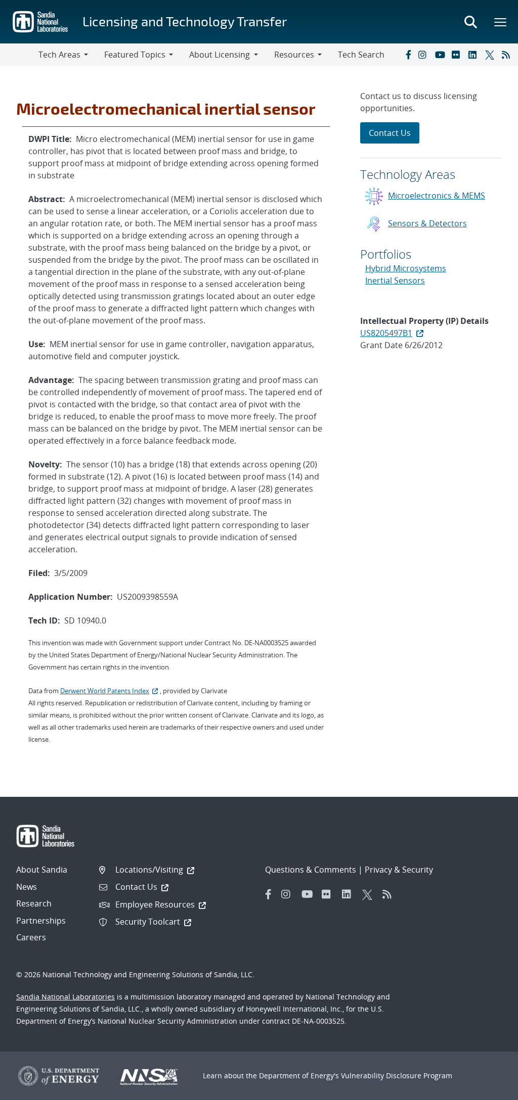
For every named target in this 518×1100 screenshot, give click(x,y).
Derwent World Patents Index (104, 690)
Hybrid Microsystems (405, 268)
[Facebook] (408, 55)
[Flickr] (458, 55)
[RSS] (508, 55)
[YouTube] (441, 55)
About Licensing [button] (219, 54)
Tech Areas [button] (59, 54)
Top (488, 1088)
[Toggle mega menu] (501, 22)
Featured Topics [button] (134, 54)
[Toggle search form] (470, 22)
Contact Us (390, 132)
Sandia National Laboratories (65, 996)
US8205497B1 (386, 333)
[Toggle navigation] (19, 54)
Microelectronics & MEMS (436, 195)
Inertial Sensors (395, 280)
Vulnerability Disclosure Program (396, 1075)
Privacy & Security (399, 869)
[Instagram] (424, 55)
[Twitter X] (491, 55)
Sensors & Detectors (427, 223)
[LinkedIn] (474, 55)
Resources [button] (294, 54)
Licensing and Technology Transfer (184, 21)
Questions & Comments (310, 869)
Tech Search (361, 54)
